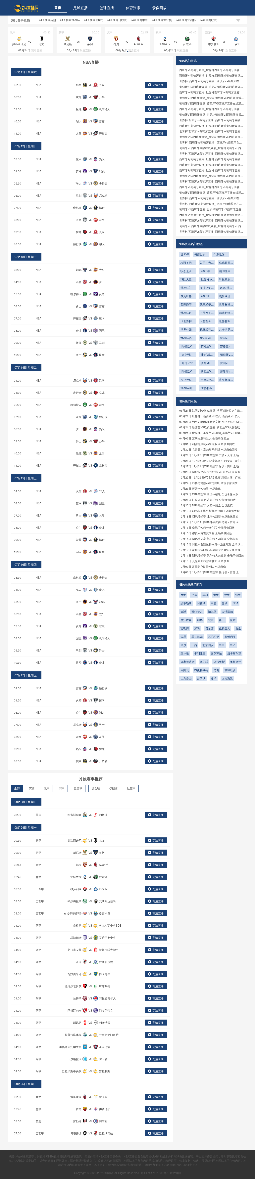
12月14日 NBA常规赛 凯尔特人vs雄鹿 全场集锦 (208, 539)
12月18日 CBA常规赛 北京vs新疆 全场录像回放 (208, 516)
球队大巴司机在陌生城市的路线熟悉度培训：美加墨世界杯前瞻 (187, 279)
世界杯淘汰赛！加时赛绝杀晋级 (226, 380)
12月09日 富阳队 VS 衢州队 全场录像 (202, 566)
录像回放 (159, 7)
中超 (213, 603)
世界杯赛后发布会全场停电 (187, 338)
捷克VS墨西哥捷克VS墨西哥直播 (207, 355)
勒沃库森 (186, 620)
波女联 (96, 788)
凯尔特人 (197, 611)
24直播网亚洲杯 (186, 20)
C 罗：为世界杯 (207, 263)
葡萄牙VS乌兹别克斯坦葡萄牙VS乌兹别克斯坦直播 (226, 355)
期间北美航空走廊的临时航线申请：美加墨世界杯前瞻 (226, 271)
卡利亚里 (199, 653)
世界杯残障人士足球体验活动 (226, 304)
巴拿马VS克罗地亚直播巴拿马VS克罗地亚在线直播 (207, 380)
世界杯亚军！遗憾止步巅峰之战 (207, 388)
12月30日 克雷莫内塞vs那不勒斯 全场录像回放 (208, 449)
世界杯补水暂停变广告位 (187, 288)
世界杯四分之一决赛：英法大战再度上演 (226, 321)
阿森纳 (201, 603)
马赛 (216, 670)
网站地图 (175, 1173)
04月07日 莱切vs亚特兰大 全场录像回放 (204, 438)
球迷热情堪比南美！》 (226, 313)
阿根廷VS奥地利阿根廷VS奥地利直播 (187, 346)
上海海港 (227, 678)
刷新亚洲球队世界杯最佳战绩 (226, 296)
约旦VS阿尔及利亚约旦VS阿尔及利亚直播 (187, 380)
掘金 (238, 628)
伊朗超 (113, 788)
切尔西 (209, 628)
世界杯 (184, 254)
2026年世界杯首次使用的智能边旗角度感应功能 (207, 271)
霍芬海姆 (197, 637)
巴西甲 (78, 788)
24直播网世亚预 (162, 20)
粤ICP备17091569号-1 (155, 1173)
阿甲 (62, 788)
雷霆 (183, 637)
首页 (57, 7)
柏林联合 (230, 670)
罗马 (197, 628)
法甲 (238, 595)
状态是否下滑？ (187, 271)
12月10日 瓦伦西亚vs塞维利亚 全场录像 (204, 561)
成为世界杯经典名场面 (187, 296)
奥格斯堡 (235, 662)
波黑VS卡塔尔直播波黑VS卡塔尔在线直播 (207, 363)
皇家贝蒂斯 (187, 662)
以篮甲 (131, 788)
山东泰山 (186, 678)
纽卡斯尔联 (234, 653)
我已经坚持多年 (207, 304)
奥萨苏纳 (216, 653)
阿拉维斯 (219, 662)
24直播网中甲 (139, 20)
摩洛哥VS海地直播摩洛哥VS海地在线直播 (226, 371)
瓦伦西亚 (213, 637)
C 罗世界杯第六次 (221, 254)
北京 (211, 620)
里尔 (183, 645)
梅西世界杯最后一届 (201, 254)
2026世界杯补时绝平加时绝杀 (226, 288)
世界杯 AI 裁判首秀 (207, 279)
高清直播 (158, 85)
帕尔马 (212, 611)
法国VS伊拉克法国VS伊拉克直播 (226, 338)
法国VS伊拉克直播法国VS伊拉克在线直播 (226, 363)
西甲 (183, 595)
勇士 (222, 620)
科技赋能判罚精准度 (226, 279)
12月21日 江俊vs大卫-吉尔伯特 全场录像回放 (207, 500)
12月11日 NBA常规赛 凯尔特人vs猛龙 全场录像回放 (211, 555)
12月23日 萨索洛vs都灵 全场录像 (200, 488)
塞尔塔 (204, 662)
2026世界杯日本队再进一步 (207, 296)
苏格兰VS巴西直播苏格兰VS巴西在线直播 (226, 346)
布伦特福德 (201, 670)
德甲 (227, 595)
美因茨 (184, 670)
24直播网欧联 (208, 20)
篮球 (183, 611)
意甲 (47, 788)
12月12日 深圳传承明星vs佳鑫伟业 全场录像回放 (209, 550)
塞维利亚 (230, 637)
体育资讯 (133, 7)
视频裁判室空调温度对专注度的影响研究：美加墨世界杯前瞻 (207, 329)
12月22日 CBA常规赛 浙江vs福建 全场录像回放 (208, 494)
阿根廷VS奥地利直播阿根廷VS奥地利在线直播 (187, 371)
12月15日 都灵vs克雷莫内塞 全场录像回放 (205, 533)
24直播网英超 (47, 20)
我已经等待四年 (187, 304)
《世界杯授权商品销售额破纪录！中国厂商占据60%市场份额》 (187, 321)
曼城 (224, 603)
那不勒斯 (186, 603)
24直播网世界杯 (70, 20)
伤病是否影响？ (226, 263)
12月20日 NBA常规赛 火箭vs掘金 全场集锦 (206, 505)
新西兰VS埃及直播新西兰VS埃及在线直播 (207, 371)
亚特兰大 (224, 628)
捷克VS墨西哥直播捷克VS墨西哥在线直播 (187, 355)
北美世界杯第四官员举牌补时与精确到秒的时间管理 (226, 329)
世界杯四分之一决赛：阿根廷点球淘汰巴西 (187, 329)
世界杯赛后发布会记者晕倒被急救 (207, 338)
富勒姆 (184, 628)
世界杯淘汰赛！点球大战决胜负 (187, 388)
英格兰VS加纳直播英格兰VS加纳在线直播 (207, 346)
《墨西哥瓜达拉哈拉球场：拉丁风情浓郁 (207, 313)
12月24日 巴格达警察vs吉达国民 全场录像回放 (208, 483)
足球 (194, 595)
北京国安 (208, 645)
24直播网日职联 (117, 20)
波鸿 (213, 678)
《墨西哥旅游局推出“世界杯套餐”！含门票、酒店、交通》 (207, 321)
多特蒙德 (227, 611)
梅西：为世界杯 (187, 263)
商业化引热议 (207, 288)
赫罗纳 (201, 678)
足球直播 (80, 7)
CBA (200, 620)
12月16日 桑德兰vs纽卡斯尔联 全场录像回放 (207, 527)
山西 (194, 645)
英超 (32, 788)
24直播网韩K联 (93, 20)
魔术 (232, 620)
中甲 (222, 645)
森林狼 (184, 653)
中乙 (232, 645)
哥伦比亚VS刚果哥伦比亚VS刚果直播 (187, 363)
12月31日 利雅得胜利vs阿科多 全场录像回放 (207, 444)
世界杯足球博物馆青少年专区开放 (187, 313)
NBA (38, 85)
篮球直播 (107, 7)
